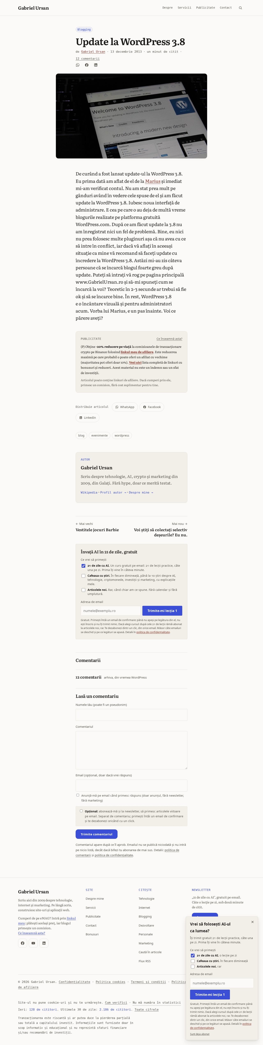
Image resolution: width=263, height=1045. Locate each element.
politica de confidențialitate (153, 632)
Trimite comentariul (96, 834)
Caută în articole (150, 952)
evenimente (99, 435)
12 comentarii (88, 58)
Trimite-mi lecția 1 (162, 610)
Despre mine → (141, 492)
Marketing (146, 943)
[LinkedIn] (43, 943)
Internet (144, 907)
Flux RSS (145, 961)
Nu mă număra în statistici (157, 1002)
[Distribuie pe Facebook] (86, 64)
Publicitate (205, 7)
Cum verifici (116, 1002)
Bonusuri (92, 934)
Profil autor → (113, 492)
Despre (168, 7)
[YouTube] (33, 943)
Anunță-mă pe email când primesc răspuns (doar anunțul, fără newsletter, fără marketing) (132, 798)
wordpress (122, 435)
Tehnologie (146, 898)
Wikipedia (89, 492)
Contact (226, 7)
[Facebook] (22, 943)
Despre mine (95, 898)
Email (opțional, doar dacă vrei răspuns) (104, 775)
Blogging (84, 29)
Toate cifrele (147, 1009)
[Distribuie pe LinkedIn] (95, 64)
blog (81, 435)
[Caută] (240, 7)
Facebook (154, 407)
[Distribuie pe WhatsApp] (77, 64)
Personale (146, 934)
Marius (152, 180)
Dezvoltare (146, 925)
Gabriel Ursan (33, 7)
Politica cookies (110, 982)
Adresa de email (92, 602)
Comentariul (84, 726)
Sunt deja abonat (199, 1034)
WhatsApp (127, 407)
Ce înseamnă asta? (169, 339)
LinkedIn (90, 418)
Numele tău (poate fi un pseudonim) (101, 705)
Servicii (184, 7)
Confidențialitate (74, 982)
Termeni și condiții (148, 982)
